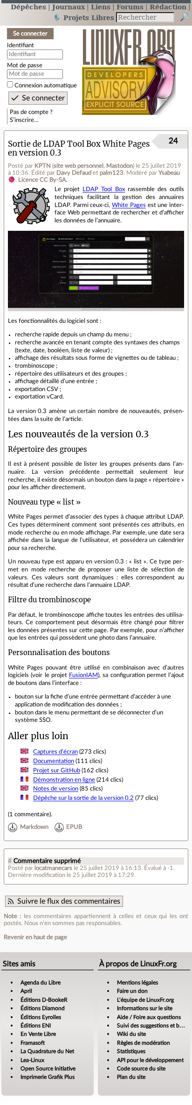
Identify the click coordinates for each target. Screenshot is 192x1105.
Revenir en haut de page (35, 937)
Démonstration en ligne (64, 780)
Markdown (34, 827)
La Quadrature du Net (47, 1051)
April (26, 991)
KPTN (42, 166)
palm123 (111, 173)
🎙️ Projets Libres (83, 17)
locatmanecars (53, 868)
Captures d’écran (55, 752)
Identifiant (20, 45)
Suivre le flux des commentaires (68, 901)
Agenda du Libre (41, 982)
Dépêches (28, 7)
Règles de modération (143, 1043)
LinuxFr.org (129, 67)
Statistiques (131, 1051)
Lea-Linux (32, 1060)
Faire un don (132, 991)
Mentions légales (137, 982)
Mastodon (119, 166)
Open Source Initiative (48, 1068)
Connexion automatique (45, 85)
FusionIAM (83, 675)
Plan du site (131, 1077)
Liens (100, 7)
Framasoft (33, 1043)
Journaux (68, 7)
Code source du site (141, 1068)
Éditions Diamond (43, 1008)
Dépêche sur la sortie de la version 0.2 (83, 798)
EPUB (74, 827)
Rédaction (168, 7)
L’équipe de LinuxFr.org (145, 1000)
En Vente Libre (38, 1034)
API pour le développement (150, 1060)
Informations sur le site (144, 1008)
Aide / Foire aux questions (149, 1017)
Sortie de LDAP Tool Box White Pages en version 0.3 (79, 148)
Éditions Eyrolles (41, 1017)
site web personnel (78, 166)
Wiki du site (131, 1034)
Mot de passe (24, 65)
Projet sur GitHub (56, 770)
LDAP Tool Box (103, 189)
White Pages (129, 205)
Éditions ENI (36, 1025)
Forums (130, 7)
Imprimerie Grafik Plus (48, 1077)
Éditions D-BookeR (44, 1000)
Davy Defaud (73, 173)
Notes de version (55, 788)
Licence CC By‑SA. (43, 180)
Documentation (53, 761)
